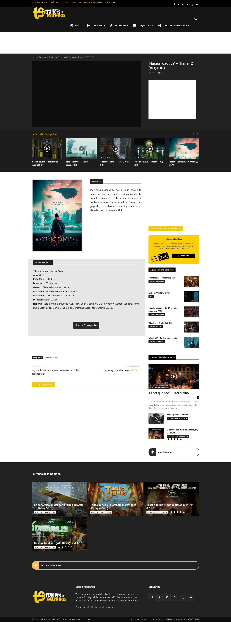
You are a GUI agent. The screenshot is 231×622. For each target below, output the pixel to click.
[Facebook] (178, 4)
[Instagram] (183, 4)
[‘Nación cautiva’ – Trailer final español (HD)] (47, 148)
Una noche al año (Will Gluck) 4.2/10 (58, 543)
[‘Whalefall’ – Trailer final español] (191, 342)
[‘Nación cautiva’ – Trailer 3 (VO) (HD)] (115, 148)
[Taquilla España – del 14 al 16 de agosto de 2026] (191, 311)
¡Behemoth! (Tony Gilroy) (159, 293)
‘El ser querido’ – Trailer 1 (178, 415)
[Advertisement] (115, 43)
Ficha (171, 158)
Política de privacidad (93, 2)
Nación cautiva (51, 357)
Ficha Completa (86, 325)
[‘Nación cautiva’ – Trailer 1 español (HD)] (81, 148)
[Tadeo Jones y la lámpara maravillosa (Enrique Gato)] (115, 499)
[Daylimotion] (173, 3)
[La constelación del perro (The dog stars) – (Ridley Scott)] (59, 499)
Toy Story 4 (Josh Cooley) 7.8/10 (122, 370)
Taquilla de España (156, 315)
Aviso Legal (76, 2)
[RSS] (187, 4)
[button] (195, 19)
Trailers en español (40, 158)
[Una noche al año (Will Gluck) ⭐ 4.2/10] (59, 534)
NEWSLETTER (110, 2)
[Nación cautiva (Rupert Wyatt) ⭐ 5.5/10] (184, 148)
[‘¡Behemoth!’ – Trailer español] (191, 281)
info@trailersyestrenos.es (99, 607)
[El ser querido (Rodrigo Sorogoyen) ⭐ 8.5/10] (156, 433)
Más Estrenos (165, 452)
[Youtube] (197, 4)
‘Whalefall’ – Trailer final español (163, 338)
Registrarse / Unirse (40, 2)
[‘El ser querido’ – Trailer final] (173, 376)
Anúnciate (55, 2)
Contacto (65, 2)
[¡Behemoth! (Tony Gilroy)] (191, 296)
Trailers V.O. (105, 158)
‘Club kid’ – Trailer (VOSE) (160, 323)
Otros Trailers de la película (45, 134)
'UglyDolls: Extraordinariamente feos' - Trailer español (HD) (55, 372)
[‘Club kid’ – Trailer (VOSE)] (191, 327)
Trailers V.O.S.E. (155, 326)
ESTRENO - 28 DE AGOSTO (178, 436)
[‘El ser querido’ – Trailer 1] (156, 418)
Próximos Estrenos (51, 565)
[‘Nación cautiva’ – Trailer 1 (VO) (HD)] (149, 148)
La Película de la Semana (162, 357)
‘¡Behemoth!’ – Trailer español (161, 278)
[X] (192, 4)
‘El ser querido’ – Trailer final (169, 393)
